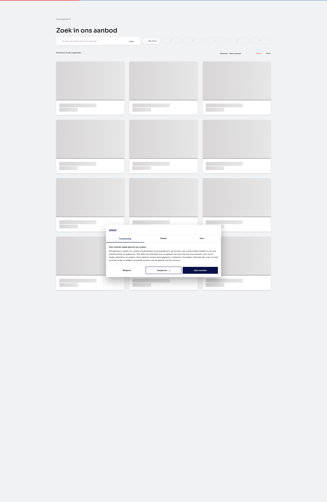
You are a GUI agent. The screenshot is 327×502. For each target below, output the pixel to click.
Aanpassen (162, 270)
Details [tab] (163, 238)
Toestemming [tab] (125, 238)
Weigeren (127, 270)
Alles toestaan (200, 270)
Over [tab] (202, 238)
